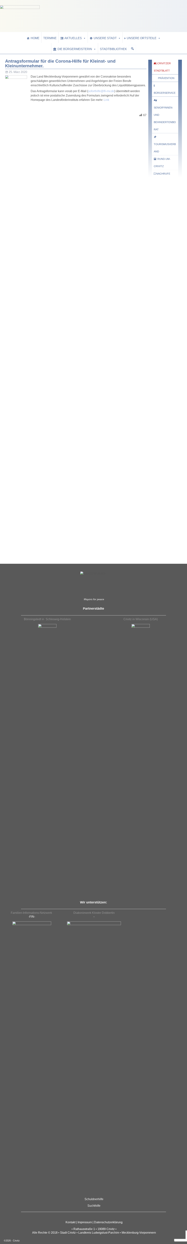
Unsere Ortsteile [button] (142, 38)
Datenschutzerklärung (108, 1222)
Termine (50, 38)
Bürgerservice (164, 92)
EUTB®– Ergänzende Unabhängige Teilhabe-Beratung (165, 546)
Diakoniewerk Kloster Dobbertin (94, 912)
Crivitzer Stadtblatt (162, 67)
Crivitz (16, 1240)
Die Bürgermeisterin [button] (75, 49)
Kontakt (70, 1222)
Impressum (85, 1222)
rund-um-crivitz (162, 162)
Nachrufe (163, 173)
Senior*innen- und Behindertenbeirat (165, 118)
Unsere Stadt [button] (105, 38)
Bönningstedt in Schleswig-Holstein (47, 619)
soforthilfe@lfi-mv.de (101, 91)
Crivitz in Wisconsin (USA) (140, 619)
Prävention (166, 78)
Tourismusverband (165, 148)
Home (35, 38)
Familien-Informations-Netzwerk (32, 912)
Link (106, 99)
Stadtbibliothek (113, 49)
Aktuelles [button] (73, 38)
